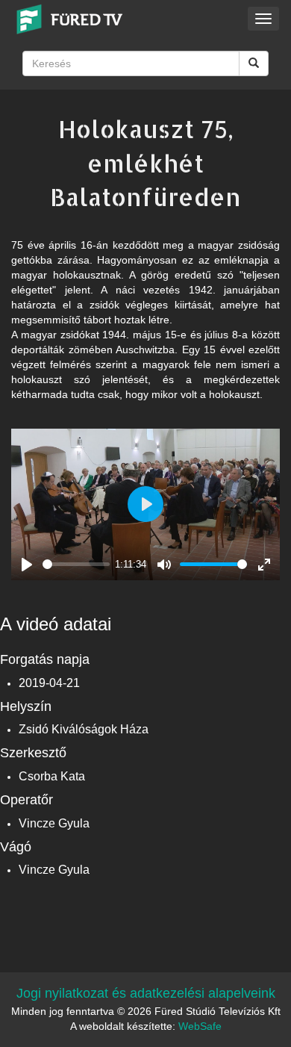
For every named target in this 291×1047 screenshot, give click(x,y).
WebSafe (200, 1026)
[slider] (76, 564)
